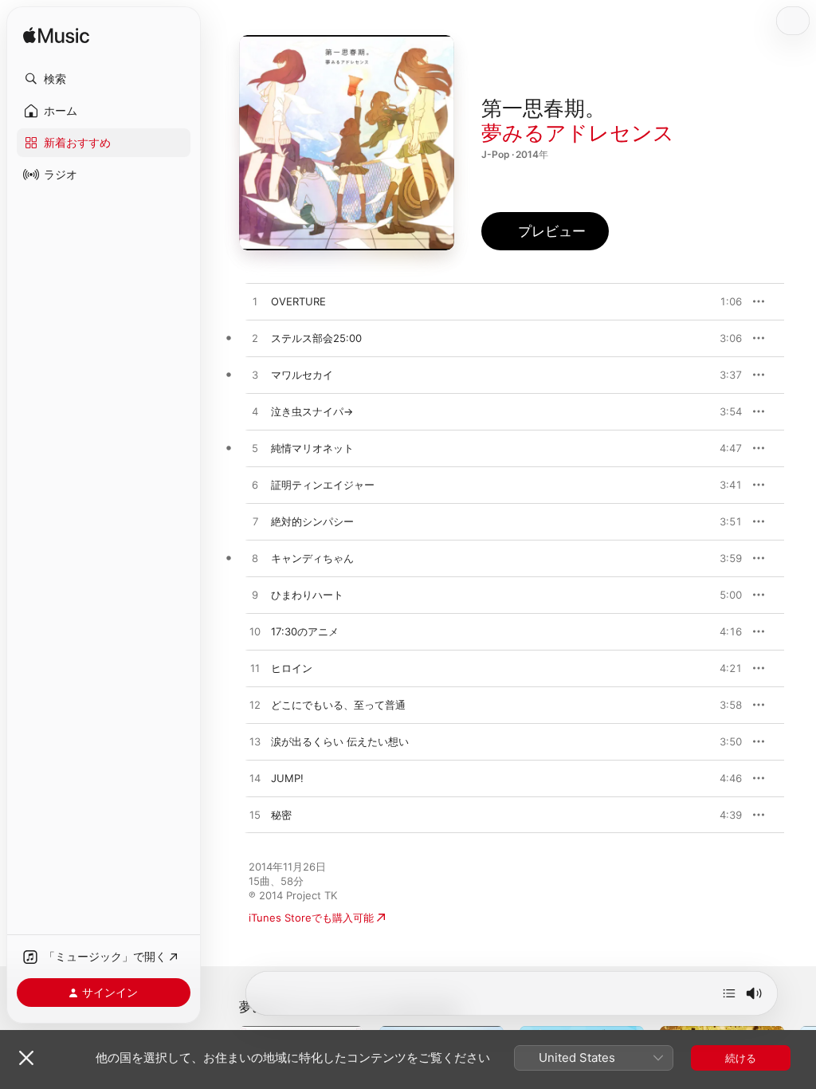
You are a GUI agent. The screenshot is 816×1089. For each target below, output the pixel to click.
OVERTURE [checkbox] (298, 301)
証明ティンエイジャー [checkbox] (323, 484)
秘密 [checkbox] (281, 814)
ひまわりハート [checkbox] (307, 594)
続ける (740, 1058)
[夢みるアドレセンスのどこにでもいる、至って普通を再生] (255, 705)
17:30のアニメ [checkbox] (305, 631)
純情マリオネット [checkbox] (312, 448)
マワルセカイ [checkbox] (302, 374)
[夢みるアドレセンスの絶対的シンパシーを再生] (255, 522)
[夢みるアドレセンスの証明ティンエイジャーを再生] (255, 485)
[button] (104, 78)
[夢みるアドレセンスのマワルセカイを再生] (255, 375)
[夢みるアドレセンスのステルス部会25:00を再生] (255, 339)
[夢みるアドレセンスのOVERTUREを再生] (255, 302)
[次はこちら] (729, 993)
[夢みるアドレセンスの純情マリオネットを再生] (255, 449)
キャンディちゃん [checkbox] (312, 558)
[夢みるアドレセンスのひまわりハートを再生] (255, 595)
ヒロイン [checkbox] (291, 668)
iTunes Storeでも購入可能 (311, 917)
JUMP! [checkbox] (287, 778)
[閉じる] (26, 1058)
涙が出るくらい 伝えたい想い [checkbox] (340, 741)
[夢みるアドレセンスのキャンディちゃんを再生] (255, 559)
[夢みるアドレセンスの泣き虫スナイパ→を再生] (255, 412)
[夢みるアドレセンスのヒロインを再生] (255, 669)
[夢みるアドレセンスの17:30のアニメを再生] (255, 632)
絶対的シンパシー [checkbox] (312, 521)
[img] (56, 36)
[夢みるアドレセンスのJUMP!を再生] (255, 779)
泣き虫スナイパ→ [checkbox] (312, 411)
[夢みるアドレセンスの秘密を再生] (255, 815)
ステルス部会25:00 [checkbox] (316, 338)
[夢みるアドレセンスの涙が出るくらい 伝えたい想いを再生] (255, 742)
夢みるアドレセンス (577, 132)
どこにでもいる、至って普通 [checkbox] (338, 704)
